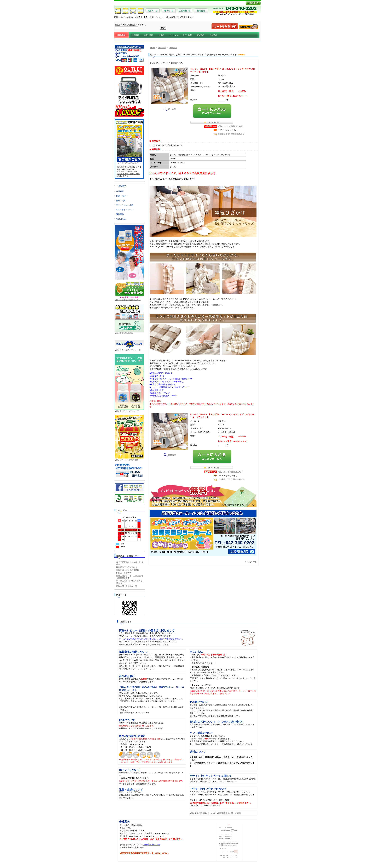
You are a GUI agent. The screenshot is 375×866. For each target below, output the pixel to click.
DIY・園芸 (187, 35)
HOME (152, 47)
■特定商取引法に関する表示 (229, 813)
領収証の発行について (241, 724)
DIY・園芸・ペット (124, 210)
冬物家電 (173, 47)
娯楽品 (161, 35)
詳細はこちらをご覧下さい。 (131, 792)
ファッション (174, 35)
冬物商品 (213, 35)
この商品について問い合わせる (231, 134)
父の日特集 (121, 219)
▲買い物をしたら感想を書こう (128, 460)
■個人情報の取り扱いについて (203, 813)
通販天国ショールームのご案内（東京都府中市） (129, 577)
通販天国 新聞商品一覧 (126, 586)
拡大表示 (172, 109)
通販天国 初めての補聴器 (127, 570)
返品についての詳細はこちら (230, 126)
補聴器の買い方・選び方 (126, 567)
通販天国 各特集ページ (128, 556)
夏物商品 (200, 35)
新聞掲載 (121, 35)
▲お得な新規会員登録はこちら (128, 300)
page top (252, 562)
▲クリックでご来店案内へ (129, 163)
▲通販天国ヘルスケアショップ (128, 350)
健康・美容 (148, 35)
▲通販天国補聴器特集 (124, 333)
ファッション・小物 (124, 205)
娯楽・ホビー (122, 196)
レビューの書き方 (123, 573)
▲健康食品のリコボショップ (127, 411)
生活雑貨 (135, 35)
